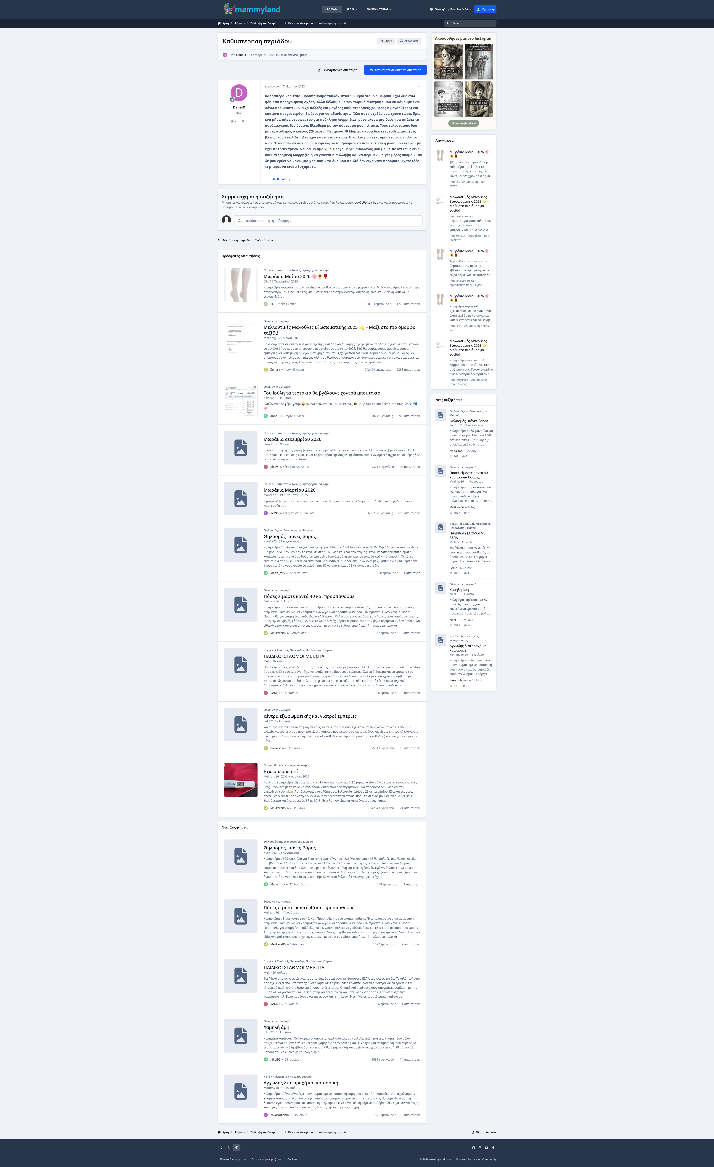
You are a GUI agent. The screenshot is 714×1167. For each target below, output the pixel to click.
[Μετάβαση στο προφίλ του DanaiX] (225, 55)
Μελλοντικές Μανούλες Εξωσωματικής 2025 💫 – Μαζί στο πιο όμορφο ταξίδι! (340, 330)
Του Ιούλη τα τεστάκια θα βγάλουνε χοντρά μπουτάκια (322, 393)
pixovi (274, 467)
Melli (267, 661)
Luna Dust (271, 444)
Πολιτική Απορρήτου (233, 1159)
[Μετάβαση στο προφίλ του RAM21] (266, 693)
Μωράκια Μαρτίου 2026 (290, 490)
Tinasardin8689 (466, 280)
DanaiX (241, 55)
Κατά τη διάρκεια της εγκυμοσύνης (287, 1076)
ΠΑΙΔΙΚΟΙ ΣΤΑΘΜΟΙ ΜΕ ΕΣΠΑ (294, 656)
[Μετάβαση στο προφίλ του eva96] (266, 513)
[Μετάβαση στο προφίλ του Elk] (266, 304)
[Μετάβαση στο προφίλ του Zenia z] (266, 370)
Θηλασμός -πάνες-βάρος (290, 536)
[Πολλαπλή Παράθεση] (266, 179)
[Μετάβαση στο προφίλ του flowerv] (266, 748)
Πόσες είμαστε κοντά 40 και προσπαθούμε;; (310, 596)
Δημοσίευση (466, 285)
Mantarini (270, 495)
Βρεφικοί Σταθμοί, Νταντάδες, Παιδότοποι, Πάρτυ (298, 650)
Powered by (476, 1159)
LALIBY (268, 721)
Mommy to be (273, 1088)
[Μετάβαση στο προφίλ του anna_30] (266, 416)
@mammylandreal (464, 123)
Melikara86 (271, 601)
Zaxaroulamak (280, 1115)
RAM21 (275, 693)
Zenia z (275, 370)
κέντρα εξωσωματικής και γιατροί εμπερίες (310, 716)
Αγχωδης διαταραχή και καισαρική (301, 1083)
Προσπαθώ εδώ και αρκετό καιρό (286, 765)
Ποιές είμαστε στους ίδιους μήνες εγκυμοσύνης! (296, 270)
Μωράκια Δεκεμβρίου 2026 (292, 439)
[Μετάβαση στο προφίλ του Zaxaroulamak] (266, 1115)
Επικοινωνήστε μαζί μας (266, 1159)
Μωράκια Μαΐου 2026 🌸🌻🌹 (296, 276)
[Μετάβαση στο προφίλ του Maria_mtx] (266, 573)
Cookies (292, 1159)
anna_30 (276, 416)
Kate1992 (270, 541)
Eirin (458, 326)
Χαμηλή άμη (276, 1027)
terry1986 (462, 379)
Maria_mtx (277, 573)
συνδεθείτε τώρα (366, 202)
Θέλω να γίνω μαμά (293, 55)
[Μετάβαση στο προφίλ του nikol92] (266, 1059)
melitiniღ (270, 338)
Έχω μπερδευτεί (281, 771)
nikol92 (269, 398)
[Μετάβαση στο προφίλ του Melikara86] (266, 633)
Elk (266, 281)
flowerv (275, 748)
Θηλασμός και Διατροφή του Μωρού (288, 530)
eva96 (274, 513)
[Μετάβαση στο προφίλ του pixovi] (266, 467)
